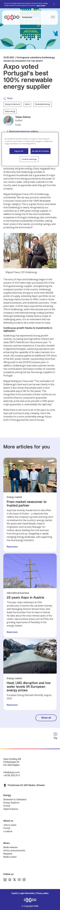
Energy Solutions (11, 803)
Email (18, 124)
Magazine (7, 854)
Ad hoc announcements (14, 851)
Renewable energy (42, 104)
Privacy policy (42, 893)
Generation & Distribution (15, 800)
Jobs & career (9, 825)
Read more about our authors (23, 131)
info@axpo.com (11, 772)
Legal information (26, 893)
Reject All (19, 151)
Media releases (10, 847)
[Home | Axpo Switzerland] (13, 17)
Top (55, 738)
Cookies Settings (29, 159)
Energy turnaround (12, 104)
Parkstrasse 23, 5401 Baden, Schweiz (26, 785)
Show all (46, 718)
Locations (7, 831)
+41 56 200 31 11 (11, 775)
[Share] (4, 98)
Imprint (14, 893)
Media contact (9, 857)
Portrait (6, 806)
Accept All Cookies (40, 151)
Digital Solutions (10, 809)
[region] (30, 149)
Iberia (27, 104)
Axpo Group (41, 5)
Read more (12, 547)
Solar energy (10, 111)
